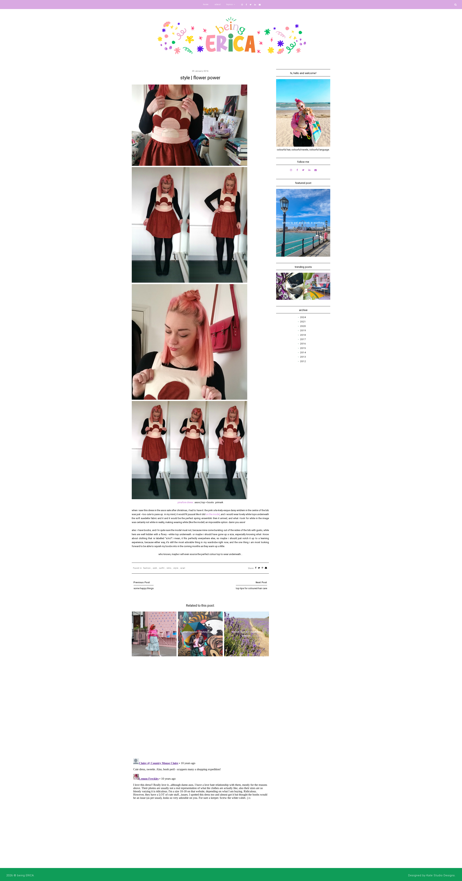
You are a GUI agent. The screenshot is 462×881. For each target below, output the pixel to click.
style (175, 568)
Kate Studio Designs (440, 875)
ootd (155, 568)
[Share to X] (259, 568)
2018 (303, 335)
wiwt (182, 568)
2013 (303, 357)
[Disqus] (200, 709)
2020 (303, 326)
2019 (303, 330)
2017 (303, 339)
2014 (303, 352)
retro (169, 568)
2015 (303, 348)
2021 (303, 321)
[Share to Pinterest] (262, 568)
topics (229, 4)
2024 (303, 317)
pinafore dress (185, 502)
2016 (303, 343)
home (206, 4)
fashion (147, 568)
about (218, 4)
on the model (213, 514)
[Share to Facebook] (255, 568)
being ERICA (25, 875)
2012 (303, 361)
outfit (161, 568)
